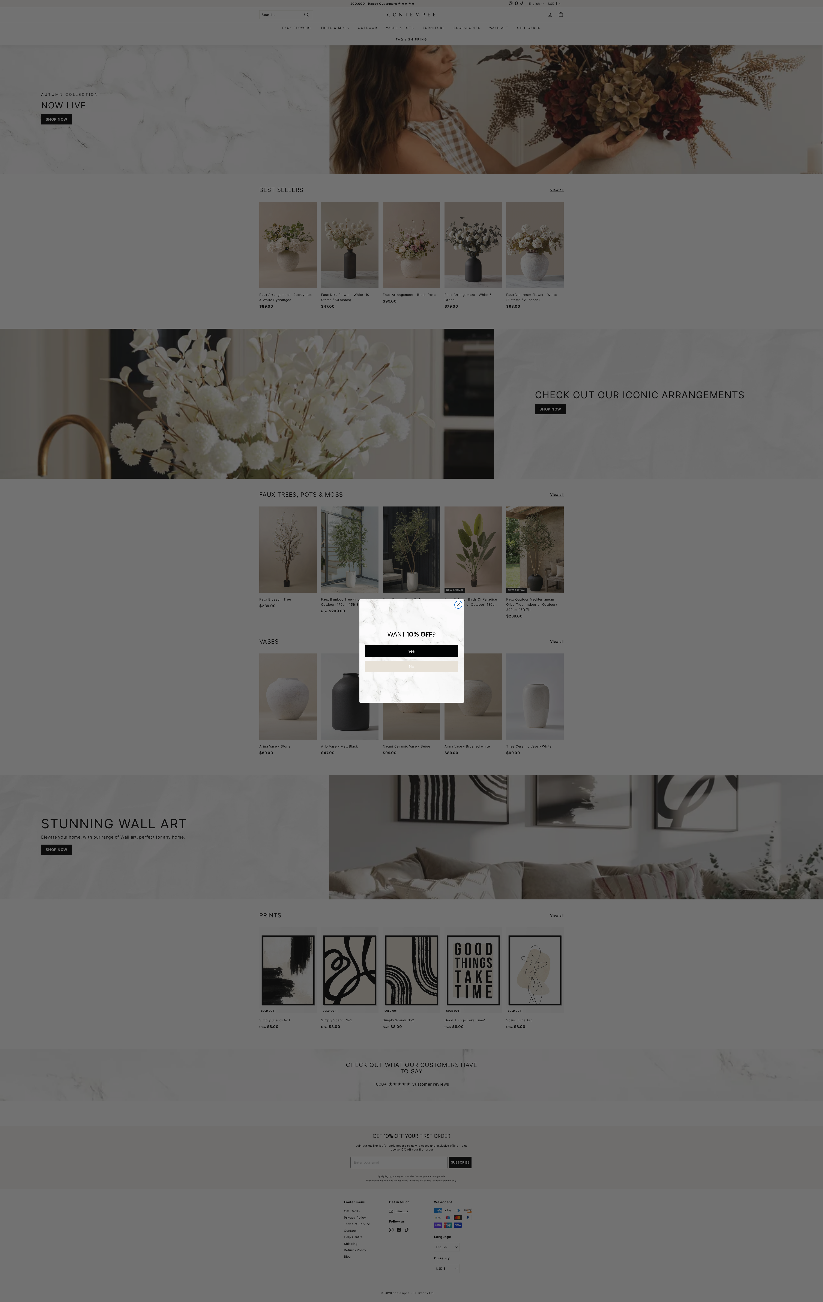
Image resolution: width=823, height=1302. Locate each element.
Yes (411, 651)
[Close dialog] (458, 604)
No (411, 666)
